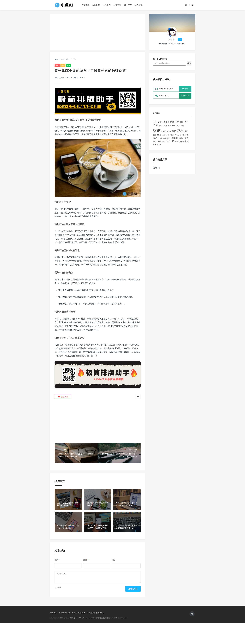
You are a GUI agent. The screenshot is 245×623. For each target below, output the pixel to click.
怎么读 (169, 131)
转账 (154, 144)
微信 (157, 130)
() (64, 397)
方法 (167, 135)
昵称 (57, 560)
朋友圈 (182, 135)
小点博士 (172, 39)
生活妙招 (91, 612)
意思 (180, 130)
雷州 (68, 65)
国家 (161, 125)
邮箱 (85, 560)
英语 (187, 138)
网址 (113, 560)
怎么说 (164, 131)
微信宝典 (81, 612)
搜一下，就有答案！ (161, 59)
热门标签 (100, 612)
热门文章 (138, 5)
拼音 (159, 135)
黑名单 (159, 144)
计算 (167, 141)
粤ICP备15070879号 (77, 618)
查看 (187, 135)
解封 (154, 141)
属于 (182, 126)
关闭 (167, 122)
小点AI (66, 618)
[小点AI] (64, 5)
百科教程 (85, 5)
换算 (163, 135)
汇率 (160, 138)
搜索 (189, 63)
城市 (57, 65)
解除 (163, 141)
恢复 (174, 131)
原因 (181, 122)
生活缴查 (107, 5)
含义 (155, 125)
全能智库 (53, 612)
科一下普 (128, 5)
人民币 (161, 121)
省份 (62, 65)
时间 (172, 135)
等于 (169, 138)
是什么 (177, 135)
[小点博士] (172, 32)
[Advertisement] (97, 32)
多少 (169, 125)
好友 (174, 125)
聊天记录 (179, 138)
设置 (172, 141)
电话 (164, 138)
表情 (59, 587)
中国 (155, 122)
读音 (176, 141)
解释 (159, 141)
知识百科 (117, 5)
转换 (187, 141)
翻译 (173, 138)
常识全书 (63, 612)
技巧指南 (72, 612)
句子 (186, 122)
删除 (172, 122)
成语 (186, 131)
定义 (178, 126)
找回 (154, 135)
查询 (155, 138)
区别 (177, 121)
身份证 (181, 141)
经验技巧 (96, 5)
